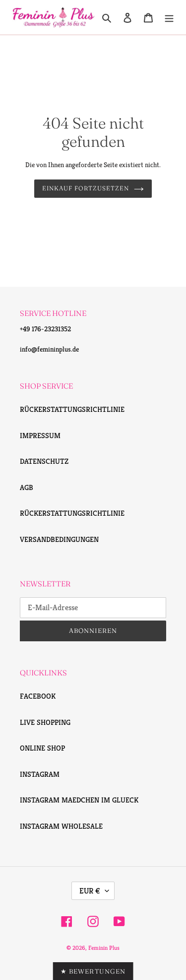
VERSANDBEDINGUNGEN (59, 539)
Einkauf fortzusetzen (85, 188)
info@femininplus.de (49, 349)
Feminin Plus (104, 947)
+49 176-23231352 (45, 328)
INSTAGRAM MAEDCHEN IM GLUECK (79, 799)
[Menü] (169, 17)
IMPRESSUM (40, 435)
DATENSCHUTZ (44, 461)
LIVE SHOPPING (45, 722)
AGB (26, 487)
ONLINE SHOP (42, 748)
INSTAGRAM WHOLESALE (61, 826)
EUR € (89, 891)
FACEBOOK (38, 696)
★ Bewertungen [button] (93, 971)
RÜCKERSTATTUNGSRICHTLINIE (72, 409)
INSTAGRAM (40, 774)
